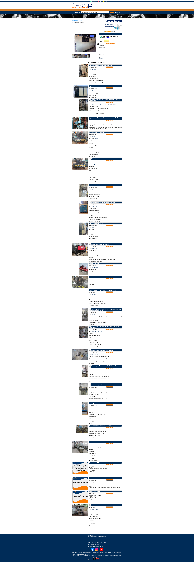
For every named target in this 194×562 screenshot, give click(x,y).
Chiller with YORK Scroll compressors (99, 505)
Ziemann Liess (118, 104)
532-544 (93, 187)
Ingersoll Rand (101, 58)
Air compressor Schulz (94, 276)
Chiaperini (93, 136)
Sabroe (97, 331)
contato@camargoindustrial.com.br (96, 546)
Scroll (97, 509)
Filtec (100, 104)
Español (105, 1)
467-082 (93, 102)
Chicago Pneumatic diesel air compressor (100, 244)
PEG (92, 189)
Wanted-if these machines (94, 491)
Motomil (95, 389)
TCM (92, 294)
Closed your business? (108, 31)
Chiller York (93, 509)
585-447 (93, 246)
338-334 (93, 67)
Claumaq (93, 407)
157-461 (93, 405)
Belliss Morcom (94, 122)
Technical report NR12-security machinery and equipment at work (103, 462)
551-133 (93, 204)
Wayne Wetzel (97, 267)
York (99, 509)
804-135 (93, 312)
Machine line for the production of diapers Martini (100, 425)
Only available (118, 12)
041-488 (93, 292)
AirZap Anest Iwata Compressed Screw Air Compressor (103, 202)
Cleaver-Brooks (96, 104)
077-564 (93, 329)
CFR (92, 354)
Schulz (92, 227)
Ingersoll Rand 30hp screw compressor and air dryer (100, 65)
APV (92, 104)
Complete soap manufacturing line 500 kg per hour (102, 350)
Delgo (92, 389)
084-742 (93, 352)
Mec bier (97, 370)
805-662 (93, 387)
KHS (108, 104)
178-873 (93, 369)
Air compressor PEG (93, 185)
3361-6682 (100, 542)
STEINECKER (112, 104)
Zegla (95, 294)
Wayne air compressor (94, 263)
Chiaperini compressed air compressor (97, 132)
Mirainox (93, 314)
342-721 (93, 444)
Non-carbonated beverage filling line (97, 441)
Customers (112, 31)
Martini (92, 429)
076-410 (93, 480)
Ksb (92, 331)
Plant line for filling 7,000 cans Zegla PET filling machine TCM (102, 290)
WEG (95, 164)
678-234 (93, 225)
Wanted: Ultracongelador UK (95, 478)
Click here (108, 37)
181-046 (93, 88)
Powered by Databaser (104, 558)
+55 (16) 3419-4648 (96, 544)
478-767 (93, 134)
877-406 (93, 493)
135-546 (93, 279)
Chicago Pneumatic (95, 248)
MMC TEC (101, 370)
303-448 (93, 265)
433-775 (93, 507)
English (100, 1)
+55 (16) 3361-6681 (93, 542)
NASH (94, 331)
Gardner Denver (100, 122)
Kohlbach (96, 138)
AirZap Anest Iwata (94, 206)
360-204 (93, 121)
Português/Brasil (94, 1)
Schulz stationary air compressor (96, 223)
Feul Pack (98, 354)
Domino (95, 354)
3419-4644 (104, 542)
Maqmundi (93, 370)
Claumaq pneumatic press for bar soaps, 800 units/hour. (101, 403)
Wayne (92, 267)
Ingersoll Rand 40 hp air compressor (97, 86)
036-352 (93, 161)
